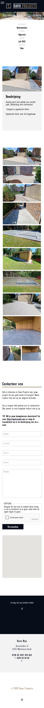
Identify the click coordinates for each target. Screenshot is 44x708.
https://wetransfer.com (16, 419)
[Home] (22, 6)
